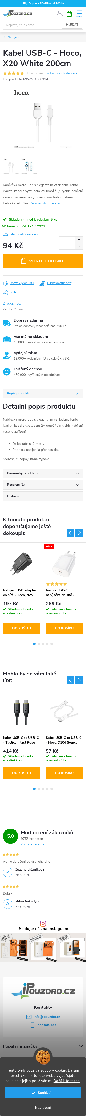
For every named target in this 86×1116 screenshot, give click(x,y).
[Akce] (64, 564)
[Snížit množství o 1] (79, 246)
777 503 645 (46, 1025)
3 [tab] (43, 644)
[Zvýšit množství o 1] (79, 240)
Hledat (72, 25)
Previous (70, 533)
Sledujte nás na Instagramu (44, 929)
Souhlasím (46, 1092)
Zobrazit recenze (32, 844)
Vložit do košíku (47, 261)
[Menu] (79, 13)
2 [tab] (39, 644)
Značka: (12, 304)
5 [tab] (51, 644)
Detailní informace (43, 203)
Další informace (67, 1080)
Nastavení (43, 1107)
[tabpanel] (21, 590)
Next (79, 533)
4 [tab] (47, 644)
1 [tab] (34, 644)
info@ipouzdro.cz (47, 1016)
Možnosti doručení (24, 234)
